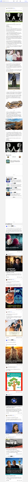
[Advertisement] (14, 4)
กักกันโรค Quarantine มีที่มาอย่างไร (11, 449)
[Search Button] (2, 1)
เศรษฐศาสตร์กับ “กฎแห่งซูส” (10, 272)
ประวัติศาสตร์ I (14, 156)
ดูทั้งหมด (14, 197)
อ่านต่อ (8, 232)
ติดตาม (13, 279)
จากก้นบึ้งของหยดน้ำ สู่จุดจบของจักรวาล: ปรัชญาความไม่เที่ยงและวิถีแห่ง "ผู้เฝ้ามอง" (14, 407)
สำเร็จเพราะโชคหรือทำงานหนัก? (11, 475)
